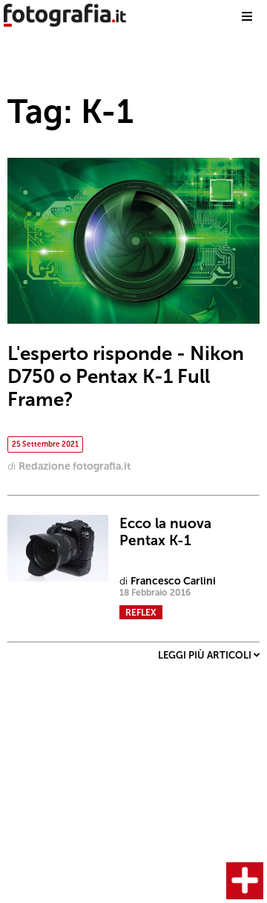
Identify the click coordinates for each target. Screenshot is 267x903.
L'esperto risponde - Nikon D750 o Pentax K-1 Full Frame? (125, 376)
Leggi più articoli (206, 655)
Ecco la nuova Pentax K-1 (165, 532)
